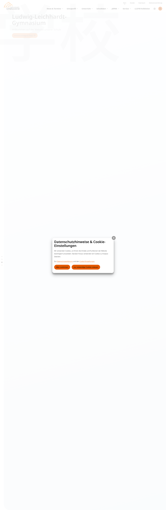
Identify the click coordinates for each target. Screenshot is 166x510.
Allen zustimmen (62, 267)
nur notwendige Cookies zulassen (86, 267)
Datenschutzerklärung (65, 261)
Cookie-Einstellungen (87, 261)
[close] (114, 238)
